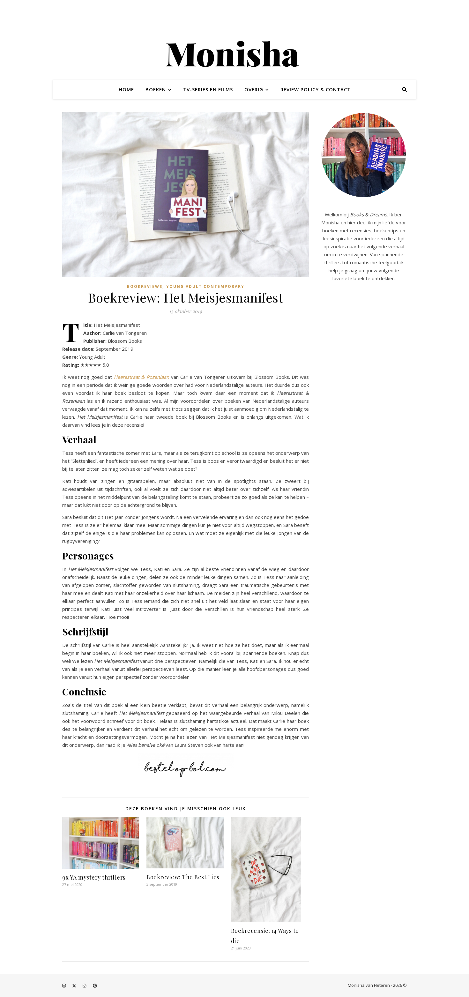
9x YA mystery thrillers (94, 877)
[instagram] (64, 986)
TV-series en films (208, 89)
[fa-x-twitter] (74, 986)
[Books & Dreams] (234, 55)
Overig (253, 89)
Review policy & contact (315, 89)
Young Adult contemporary (205, 286)
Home (126, 89)
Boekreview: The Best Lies (183, 877)
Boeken (155, 89)
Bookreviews (144, 286)
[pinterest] (95, 986)
